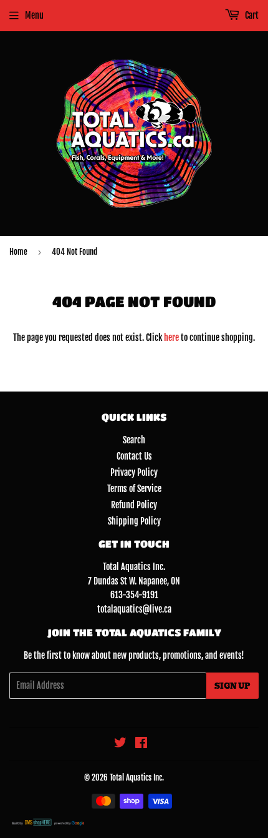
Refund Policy (134, 505)
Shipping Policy (134, 521)
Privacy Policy (134, 472)
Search (134, 440)
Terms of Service (134, 488)
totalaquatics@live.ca (134, 609)
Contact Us (134, 456)
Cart (251, 15)
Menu (34, 15)
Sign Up (232, 686)
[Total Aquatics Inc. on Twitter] (120, 744)
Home (18, 252)
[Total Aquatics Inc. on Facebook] (141, 744)
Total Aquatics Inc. (137, 777)
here (171, 337)
